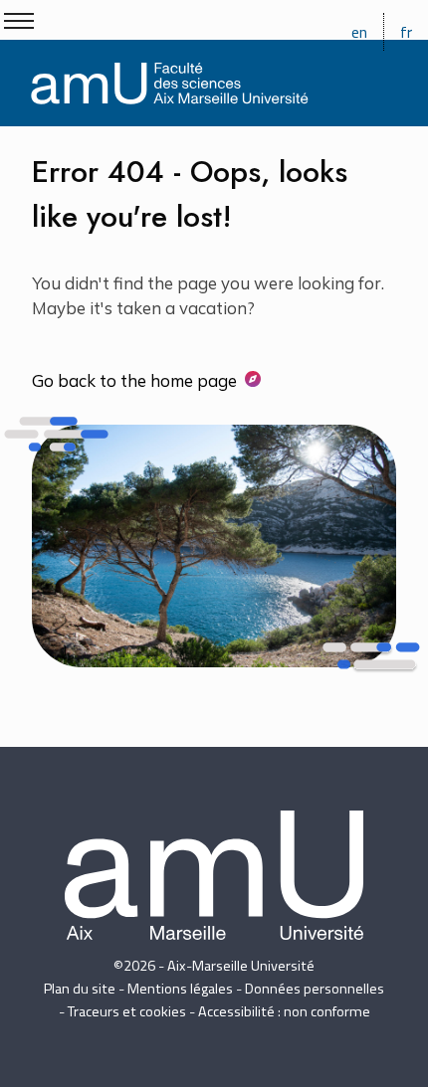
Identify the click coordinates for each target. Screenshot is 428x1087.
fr (406, 32)
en (359, 32)
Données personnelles (314, 988)
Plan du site (79, 988)
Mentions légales (180, 988)
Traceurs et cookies (127, 1011)
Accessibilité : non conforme (284, 1011)
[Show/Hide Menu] (19, 21)
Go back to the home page (134, 380)
